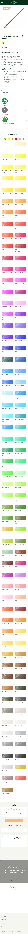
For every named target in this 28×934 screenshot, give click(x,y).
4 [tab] (11, 848)
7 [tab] (16, 848)
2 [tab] (8, 848)
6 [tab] (14, 848)
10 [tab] (21, 848)
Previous (1, 19)
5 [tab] (13, 848)
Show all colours (8, 43)
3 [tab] (10, 848)
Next (26, 19)
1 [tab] (11, 880)
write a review (14, 820)
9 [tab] (19, 848)
